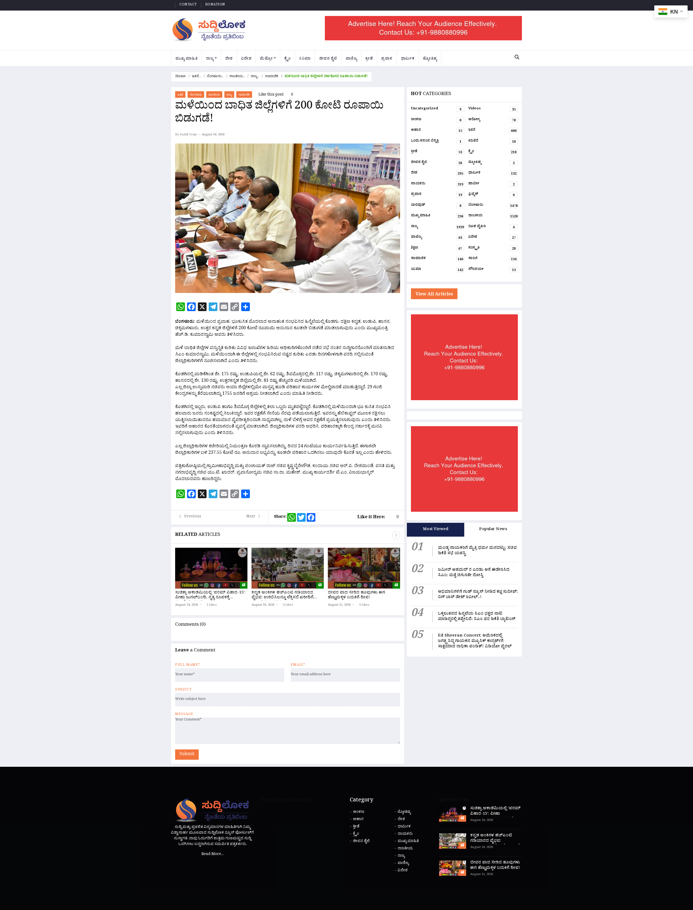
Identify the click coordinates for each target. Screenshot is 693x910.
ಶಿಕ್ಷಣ (436, 249)
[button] (396, 535)
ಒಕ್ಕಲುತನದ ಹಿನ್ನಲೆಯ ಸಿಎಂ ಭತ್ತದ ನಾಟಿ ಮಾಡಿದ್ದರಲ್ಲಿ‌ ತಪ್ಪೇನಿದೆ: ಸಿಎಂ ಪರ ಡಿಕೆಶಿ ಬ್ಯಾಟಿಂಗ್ (476, 617)
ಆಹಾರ (436, 131)
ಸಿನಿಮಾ (305, 59)
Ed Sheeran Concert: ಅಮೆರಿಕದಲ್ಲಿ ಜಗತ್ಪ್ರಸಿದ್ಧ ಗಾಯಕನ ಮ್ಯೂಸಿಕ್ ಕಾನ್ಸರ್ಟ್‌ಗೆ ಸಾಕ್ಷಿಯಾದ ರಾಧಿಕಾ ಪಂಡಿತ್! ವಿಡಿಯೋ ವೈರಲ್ (475, 641)
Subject (183, 690)
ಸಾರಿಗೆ (492, 259)
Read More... (212, 855)
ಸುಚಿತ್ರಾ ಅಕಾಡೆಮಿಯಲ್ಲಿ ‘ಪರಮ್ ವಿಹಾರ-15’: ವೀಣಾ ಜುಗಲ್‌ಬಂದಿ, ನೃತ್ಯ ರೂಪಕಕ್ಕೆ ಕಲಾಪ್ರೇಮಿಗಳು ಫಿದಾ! (210, 598)
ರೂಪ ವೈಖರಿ (491, 227)
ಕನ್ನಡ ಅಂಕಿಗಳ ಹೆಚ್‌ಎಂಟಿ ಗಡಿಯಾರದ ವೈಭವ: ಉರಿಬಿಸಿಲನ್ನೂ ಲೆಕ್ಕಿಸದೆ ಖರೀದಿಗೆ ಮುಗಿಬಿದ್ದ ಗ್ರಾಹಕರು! (282, 598)
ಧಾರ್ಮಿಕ (408, 59)
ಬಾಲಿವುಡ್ (436, 206)
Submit (186, 754)
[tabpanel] (464, 596)
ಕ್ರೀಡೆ (369, 59)
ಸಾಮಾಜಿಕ (271, 77)
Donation (215, 5)
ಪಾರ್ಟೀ (491, 184)
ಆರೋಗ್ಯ (492, 120)
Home (180, 77)
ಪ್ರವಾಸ (387, 59)
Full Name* (187, 665)
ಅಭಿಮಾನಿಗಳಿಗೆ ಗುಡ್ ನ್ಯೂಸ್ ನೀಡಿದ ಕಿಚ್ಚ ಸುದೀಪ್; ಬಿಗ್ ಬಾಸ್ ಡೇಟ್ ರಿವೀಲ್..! (478, 595)
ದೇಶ (229, 59)
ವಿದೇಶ (246, 59)
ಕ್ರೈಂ (287, 59)
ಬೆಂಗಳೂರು (214, 77)
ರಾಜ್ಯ (210, 59)
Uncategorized (436, 109)
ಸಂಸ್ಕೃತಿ (492, 249)
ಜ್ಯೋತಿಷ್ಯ (430, 59)
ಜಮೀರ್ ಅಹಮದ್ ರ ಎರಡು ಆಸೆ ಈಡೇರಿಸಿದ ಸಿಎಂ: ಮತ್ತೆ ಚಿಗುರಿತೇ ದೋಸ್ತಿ (473, 573)
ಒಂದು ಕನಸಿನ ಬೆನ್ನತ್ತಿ (436, 142)
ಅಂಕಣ (436, 120)
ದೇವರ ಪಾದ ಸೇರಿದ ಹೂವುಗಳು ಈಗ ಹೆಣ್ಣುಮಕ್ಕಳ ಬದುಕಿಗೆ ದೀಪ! (356, 595)
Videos (492, 109)
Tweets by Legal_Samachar (285, 800)
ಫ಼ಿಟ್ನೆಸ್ (491, 195)
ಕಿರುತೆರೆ (492, 142)
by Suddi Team (186, 135)
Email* (298, 665)
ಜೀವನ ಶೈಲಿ (328, 59)
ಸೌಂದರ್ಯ (492, 270)
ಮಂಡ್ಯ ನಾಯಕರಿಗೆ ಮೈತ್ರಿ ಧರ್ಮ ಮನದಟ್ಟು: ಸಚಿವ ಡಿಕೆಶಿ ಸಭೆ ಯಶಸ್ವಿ (477, 551)
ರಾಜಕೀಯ (236, 77)
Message (184, 714)
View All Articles (434, 294)
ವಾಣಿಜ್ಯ (351, 59)
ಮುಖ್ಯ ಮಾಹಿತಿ (186, 59)
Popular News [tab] (493, 530)
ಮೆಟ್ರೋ (266, 59)
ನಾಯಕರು (437, 184)
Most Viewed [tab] (436, 530)
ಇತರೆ (195, 77)
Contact (188, 5)
